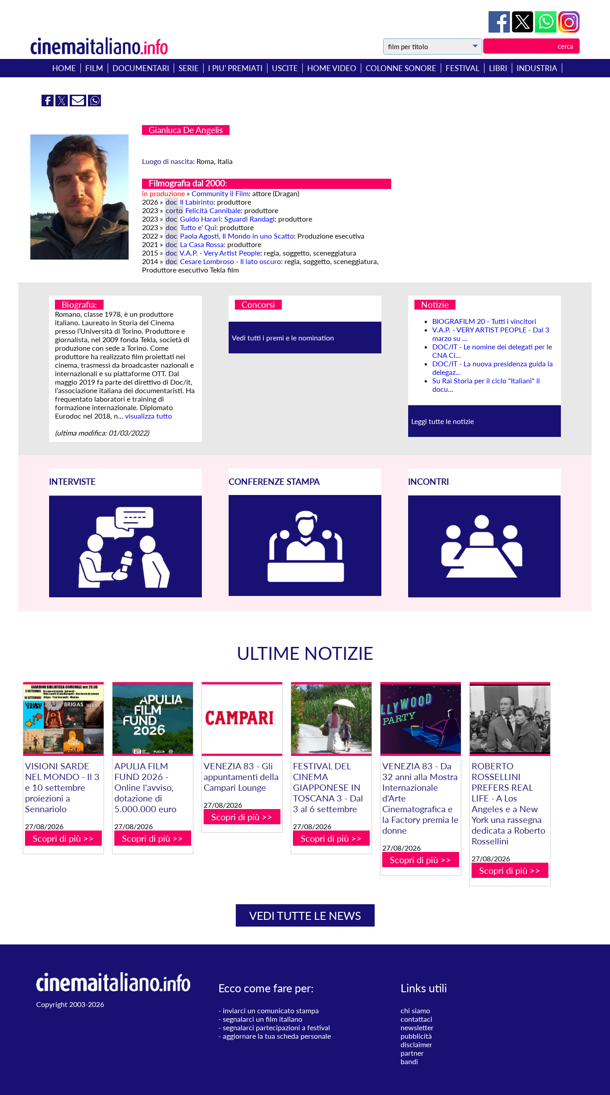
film (94, 68)
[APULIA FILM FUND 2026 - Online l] (153, 719)
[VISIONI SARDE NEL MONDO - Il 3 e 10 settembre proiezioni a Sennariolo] (63, 719)
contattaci (416, 1019)
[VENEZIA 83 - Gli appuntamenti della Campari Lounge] (242, 719)
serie (189, 68)
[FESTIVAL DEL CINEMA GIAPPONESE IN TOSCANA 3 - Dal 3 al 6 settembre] (331, 719)
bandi (409, 1061)
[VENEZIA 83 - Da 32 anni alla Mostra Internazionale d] (420, 719)
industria (537, 68)
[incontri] (484, 595)
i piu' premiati (235, 68)
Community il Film (220, 193)
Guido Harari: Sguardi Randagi (227, 218)
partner (412, 1053)
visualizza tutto (148, 415)
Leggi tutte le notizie (442, 421)
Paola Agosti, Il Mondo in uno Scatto (237, 235)
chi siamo (415, 1010)
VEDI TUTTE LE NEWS (305, 915)
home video (331, 68)
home (64, 68)
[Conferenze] (305, 593)
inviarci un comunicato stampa (271, 1010)
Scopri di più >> (63, 838)
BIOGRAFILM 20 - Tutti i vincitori (484, 321)
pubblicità (416, 1036)
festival (463, 68)
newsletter (417, 1027)
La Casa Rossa (202, 244)
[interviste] (125, 594)
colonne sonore (401, 68)
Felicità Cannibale (213, 210)
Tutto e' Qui (198, 227)
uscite (285, 68)
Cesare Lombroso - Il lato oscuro (230, 261)
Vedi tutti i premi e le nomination (283, 337)
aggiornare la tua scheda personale (277, 1036)
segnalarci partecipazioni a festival (276, 1027)
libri (498, 68)
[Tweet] (523, 29)
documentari (141, 68)
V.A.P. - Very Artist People (220, 252)
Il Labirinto (196, 201)
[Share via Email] (79, 103)
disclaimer (416, 1044)
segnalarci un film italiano (262, 1019)
